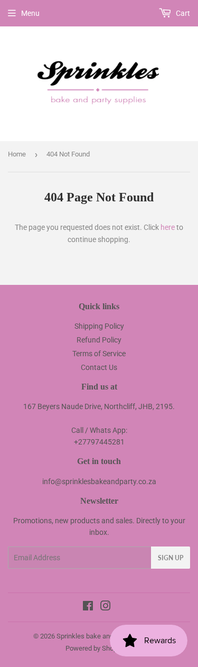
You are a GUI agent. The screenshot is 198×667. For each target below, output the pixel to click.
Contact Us (99, 367)
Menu (30, 13)
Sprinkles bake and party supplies (106, 636)
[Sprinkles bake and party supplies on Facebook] (87, 607)
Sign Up (170, 558)
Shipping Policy (99, 326)
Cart (182, 13)
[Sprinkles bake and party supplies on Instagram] (105, 607)
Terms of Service (99, 353)
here (168, 227)
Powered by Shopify (95, 648)
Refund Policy (99, 340)
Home (17, 154)
